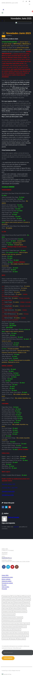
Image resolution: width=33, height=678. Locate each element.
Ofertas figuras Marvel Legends (9, 626)
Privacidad (4, 588)
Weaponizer (13, 638)
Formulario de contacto (7, 583)
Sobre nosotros (5, 586)
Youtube (12, 567)
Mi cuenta (4, 584)
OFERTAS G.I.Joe (22, 626)
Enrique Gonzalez (13, 517)
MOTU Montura (26, 605)
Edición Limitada (5, 599)
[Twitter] (26, 1)
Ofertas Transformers (19, 632)
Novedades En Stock (7, 611)
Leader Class (10, 602)
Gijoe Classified (26, 599)
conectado (16, 526)
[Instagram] (29, 4)
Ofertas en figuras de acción (8, 614)
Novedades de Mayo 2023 (8, 484)
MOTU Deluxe (18, 605)
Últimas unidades (21, 638)
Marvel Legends (18, 602)
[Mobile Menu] (3, 9)
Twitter (6, 507)
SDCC (3, 635)
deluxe (20, 596)
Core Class (14, 596)
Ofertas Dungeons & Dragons (19, 611)
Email (9, 507)
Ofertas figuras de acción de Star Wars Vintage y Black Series (15, 623)
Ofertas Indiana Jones (7, 629)
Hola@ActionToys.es (7, 557)
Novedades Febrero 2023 (8, 491)
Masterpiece (26, 602)
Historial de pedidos (6, 581)
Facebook (3, 507)
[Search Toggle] (13, 10)
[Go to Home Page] (2, 21)
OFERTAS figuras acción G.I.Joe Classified (11, 620)
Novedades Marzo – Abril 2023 (9, 487)
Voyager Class (5, 638)
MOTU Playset (14, 608)
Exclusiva (13, 599)
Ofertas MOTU (17, 629)
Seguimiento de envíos (7, 577)
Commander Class (6, 596)
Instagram (17, 567)
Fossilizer (19, 599)
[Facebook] (23, 1)
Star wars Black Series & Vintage (14, 635)
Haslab (3, 602)
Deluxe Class (27, 596)
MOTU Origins (5, 608)
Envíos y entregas (6, 579)
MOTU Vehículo (22, 608)
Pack (27, 632)
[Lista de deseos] (27, 12)
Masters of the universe (7, 605)
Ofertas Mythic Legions (7, 632)
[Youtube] (29, 1)
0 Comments (9, 35)
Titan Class (25, 635)
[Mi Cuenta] (23, 12)
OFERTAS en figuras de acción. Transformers (12, 617)
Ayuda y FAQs (5, 575)
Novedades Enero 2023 (8, 494)
